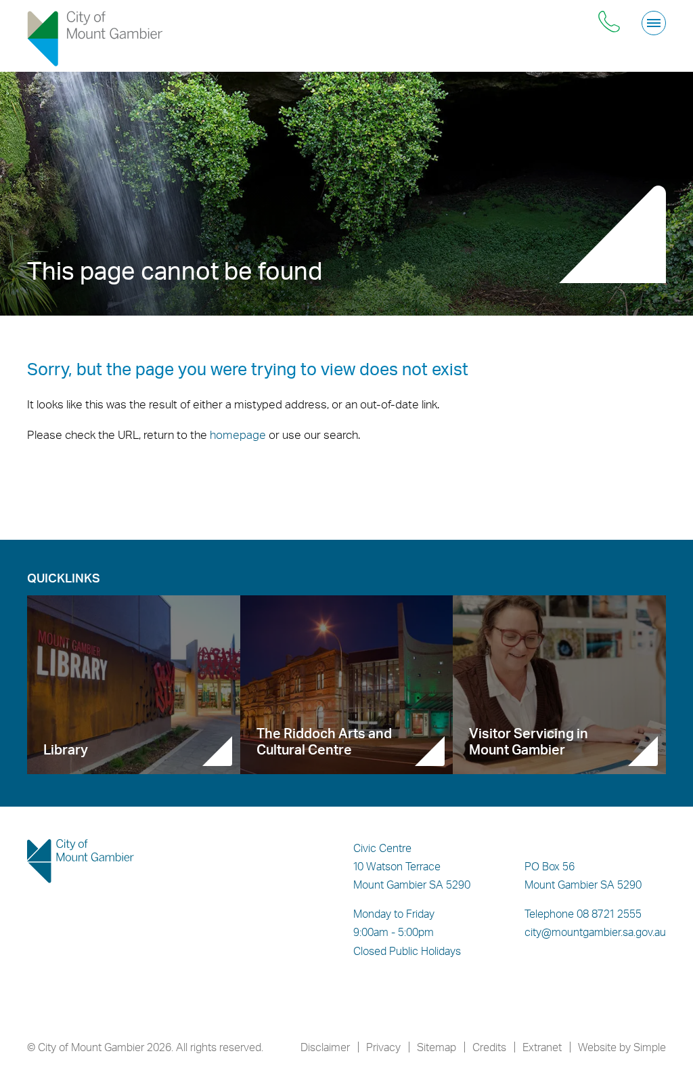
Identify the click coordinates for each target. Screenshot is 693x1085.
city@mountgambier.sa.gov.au (595, 932)
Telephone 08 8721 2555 (583, 913)
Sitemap (436, 1047)
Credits (489, 1047)
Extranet (542, 1047)
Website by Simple (622, 1047)
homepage (238, 434)
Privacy (383, 1047)
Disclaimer (325, 1047)
